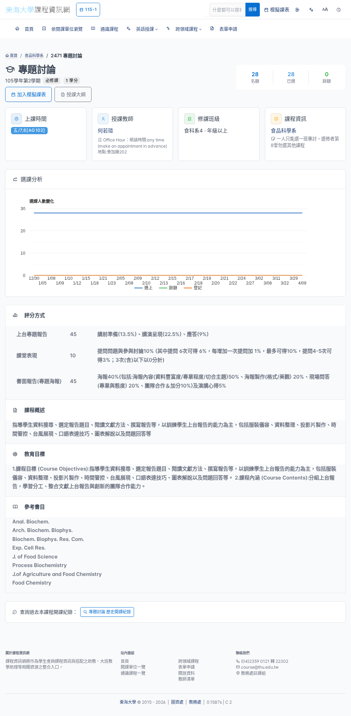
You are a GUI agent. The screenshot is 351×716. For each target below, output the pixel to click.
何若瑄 (105, 130)
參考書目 (34, 507)
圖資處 (177, 702)
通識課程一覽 (133, 673)
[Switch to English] (311, 9)
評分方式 (34, 315)
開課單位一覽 (133, 667)
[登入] (297, 9)
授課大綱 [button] (76, 94)
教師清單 (186, 679)
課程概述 (34, 410)
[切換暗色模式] (339, 9)
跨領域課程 (188, 661)
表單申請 (186, 667)
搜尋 (253, 9)
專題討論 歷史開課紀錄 (110, 611)
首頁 (13, 55)
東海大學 (128, 702)
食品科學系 (34, 55)
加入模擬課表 (31, 94)
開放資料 (186, 673)
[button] (142, 29)
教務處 (195, 702)
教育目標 (34, 454)
